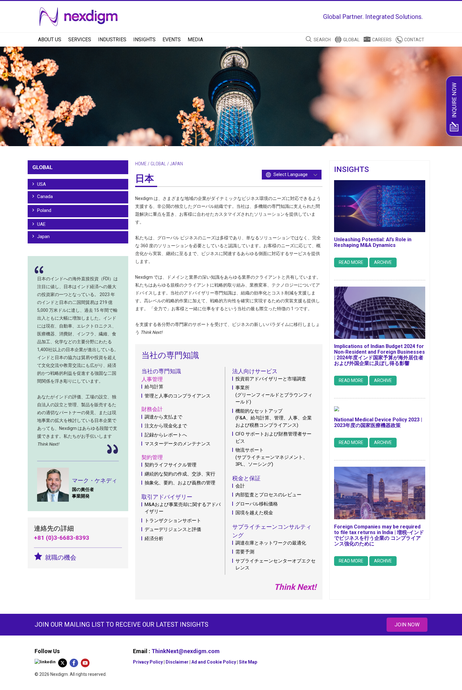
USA (41, 184)
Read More (351, 262)
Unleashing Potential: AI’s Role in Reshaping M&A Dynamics (372, 242)
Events (171, 40)
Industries (112, 40)
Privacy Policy (148, 661)
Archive (383, 262)
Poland (44, 210)
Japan (43, 236)
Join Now (407, 624)
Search (322, 39)
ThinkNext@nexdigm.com (185, 651)
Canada (45, 196)
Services (79, 40)
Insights (144, 40)
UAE (41, 224)
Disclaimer (177, 661)
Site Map (248, 661)
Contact (414, 39)
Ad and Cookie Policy (213, 661)
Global (351, 39)
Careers (382, 39)
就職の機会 (60, 557)
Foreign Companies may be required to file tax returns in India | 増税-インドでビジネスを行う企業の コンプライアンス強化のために (379, 535)
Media (195, 40)
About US (49, 40)
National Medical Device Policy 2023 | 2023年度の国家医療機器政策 (378, 422)
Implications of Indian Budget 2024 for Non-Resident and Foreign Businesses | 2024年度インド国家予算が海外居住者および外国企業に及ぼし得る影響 (379, 354)
